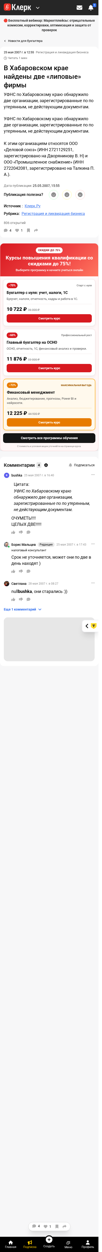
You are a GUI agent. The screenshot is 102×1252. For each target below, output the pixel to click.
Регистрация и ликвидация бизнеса (62, 52)
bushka (16, 475)
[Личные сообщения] (79, 7)
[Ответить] (28, 532)
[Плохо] (80, 194)
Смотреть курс (49, 318)
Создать (49, 1246)
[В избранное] (28, 230)
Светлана (19, 584)
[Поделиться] (36, 230)
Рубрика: (12, 213)
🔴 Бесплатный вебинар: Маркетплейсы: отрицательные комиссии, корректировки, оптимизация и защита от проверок (49, 25)
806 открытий (15, 223)
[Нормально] (67, 194)
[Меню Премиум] (38, 7)
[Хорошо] (53, 194)
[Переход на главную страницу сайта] (17, 7)
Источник (13, 206)
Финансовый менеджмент (31, 392)
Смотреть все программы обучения (49, 438)
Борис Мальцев (23, 545)
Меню (68, 1247)
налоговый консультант (28, 550)
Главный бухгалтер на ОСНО (32, 342)
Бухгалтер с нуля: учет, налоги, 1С (37, 292)
